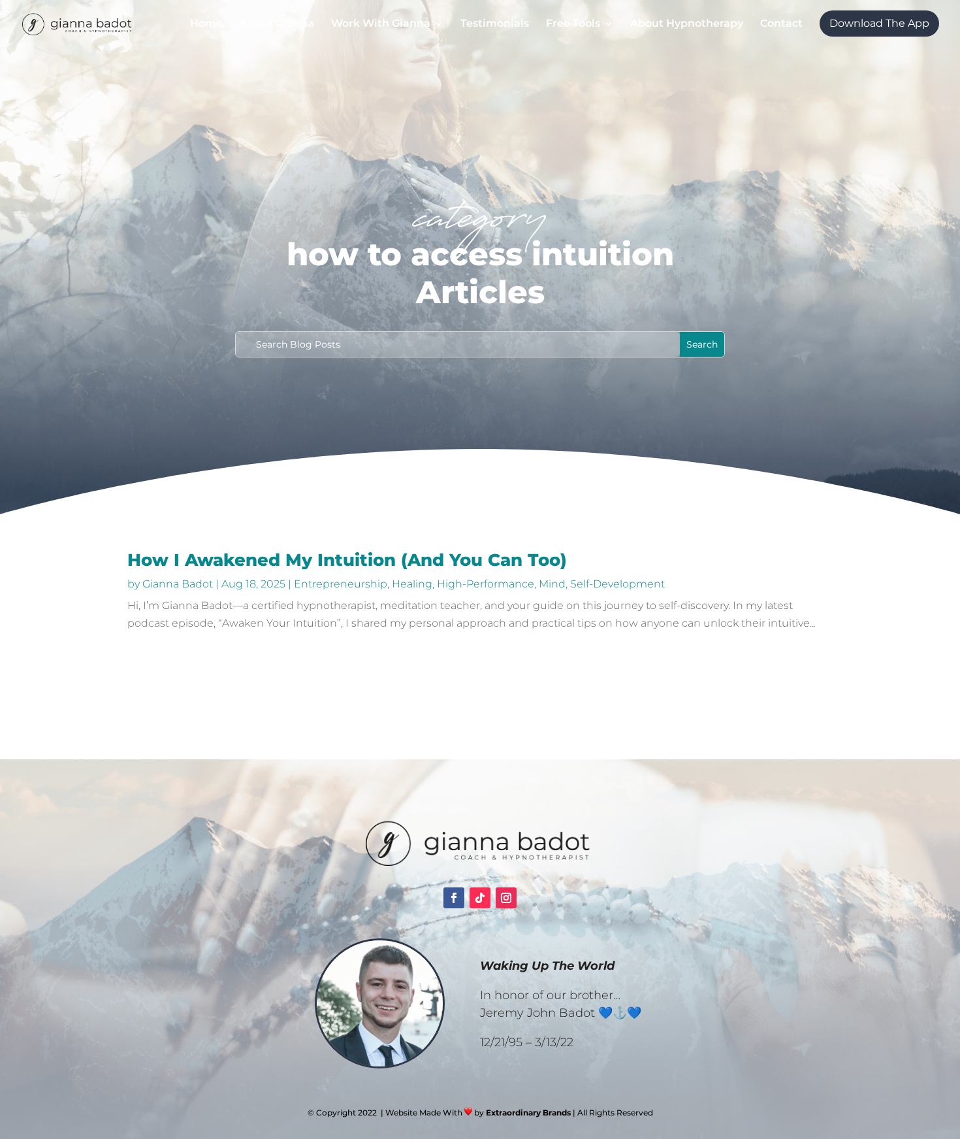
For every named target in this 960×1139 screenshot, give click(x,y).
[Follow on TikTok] (480, 897)
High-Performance (485, 584)
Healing (412, 584)
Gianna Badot (177, 584)
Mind (552, 584)
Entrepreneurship (340, 584)
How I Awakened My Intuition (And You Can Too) (347, 560)
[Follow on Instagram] (506, 897)
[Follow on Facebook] (453, 897)
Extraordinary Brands (528, 1112)
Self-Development (617, 584)
